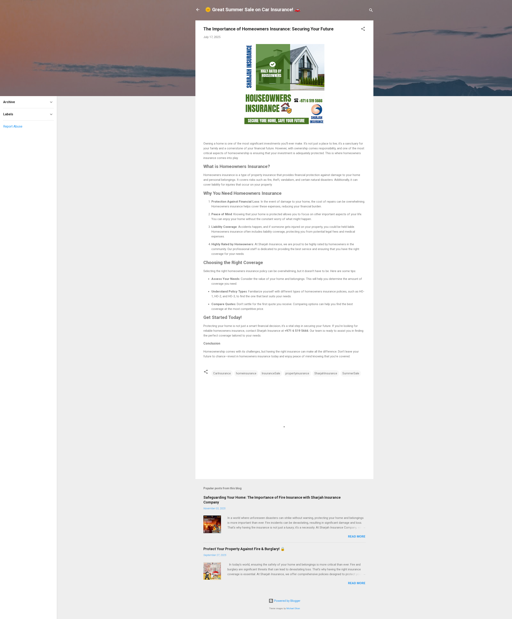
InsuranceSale (271, 373)
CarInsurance (222, 373)
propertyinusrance (297, 373)
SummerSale (350, 373)
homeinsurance (246, 373)
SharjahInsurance (325, 373)
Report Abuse (12, 126)
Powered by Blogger (286, 601)
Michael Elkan (293, 608)
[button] (363, 29)
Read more (356, 536)
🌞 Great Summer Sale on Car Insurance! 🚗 (252, 9)
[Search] (371, 11)
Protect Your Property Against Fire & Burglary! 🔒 (244, 549)
